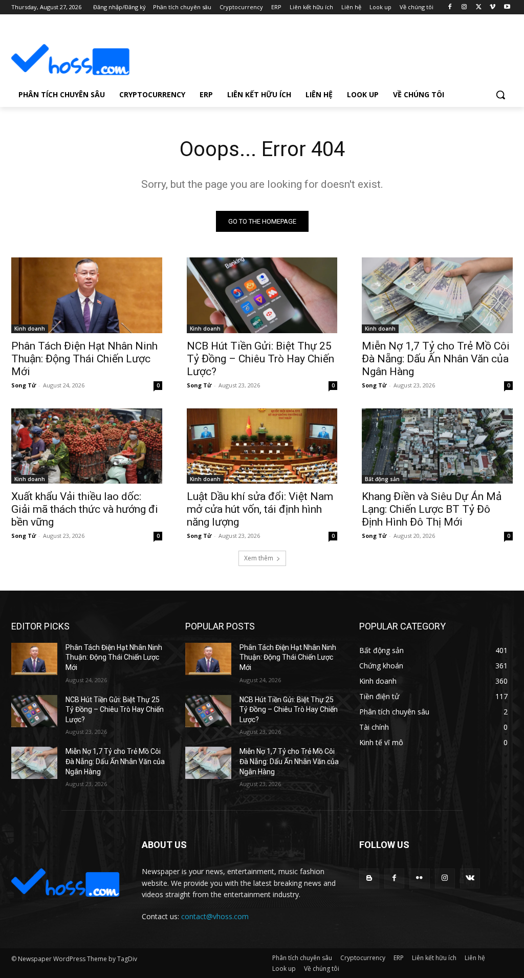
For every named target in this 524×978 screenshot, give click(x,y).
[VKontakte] (470, 878)
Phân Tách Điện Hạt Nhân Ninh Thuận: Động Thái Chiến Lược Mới (84, 359)
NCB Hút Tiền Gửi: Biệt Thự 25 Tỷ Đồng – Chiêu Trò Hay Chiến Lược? (260, 359)
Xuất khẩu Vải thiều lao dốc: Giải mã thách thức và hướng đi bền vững (84, 509)
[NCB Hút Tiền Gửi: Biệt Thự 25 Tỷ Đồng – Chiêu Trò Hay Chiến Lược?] (262, 295)
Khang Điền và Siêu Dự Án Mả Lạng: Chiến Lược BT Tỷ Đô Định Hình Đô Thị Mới (431, 509)
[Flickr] (419, 878)
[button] (500, 94)
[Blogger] (369, 878)
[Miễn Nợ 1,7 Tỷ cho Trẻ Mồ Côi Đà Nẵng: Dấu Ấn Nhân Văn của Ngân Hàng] (437, 295)
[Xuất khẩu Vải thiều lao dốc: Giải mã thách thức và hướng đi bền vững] (86, 446)
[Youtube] (507, 7)
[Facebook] (450, 7)
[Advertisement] (251, 51)
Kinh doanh (29, 328)
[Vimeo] (492, 7)
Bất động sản (382, 479)
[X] (479, 7)
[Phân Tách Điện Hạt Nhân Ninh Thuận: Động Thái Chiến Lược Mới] (86, 295)
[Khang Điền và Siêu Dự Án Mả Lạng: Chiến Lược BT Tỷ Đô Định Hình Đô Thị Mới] (437, 446)
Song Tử (23, 385)
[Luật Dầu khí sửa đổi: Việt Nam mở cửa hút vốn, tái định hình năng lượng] (262, 446)
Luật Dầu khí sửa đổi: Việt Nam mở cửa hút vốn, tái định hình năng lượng (260, 509)
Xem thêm (258, 558)
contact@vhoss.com (215, 916)
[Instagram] (464, 7)
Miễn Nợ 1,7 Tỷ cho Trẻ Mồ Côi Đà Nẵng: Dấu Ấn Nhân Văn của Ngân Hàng (436, 359)
